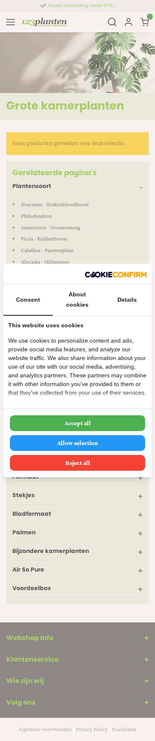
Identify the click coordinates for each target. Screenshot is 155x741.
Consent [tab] (28, 299)
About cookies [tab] (77, 299)
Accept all (77, 423)
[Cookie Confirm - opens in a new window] (116, 274)
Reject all (77, 463)
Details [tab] (127, 299)
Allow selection (77, 443)
